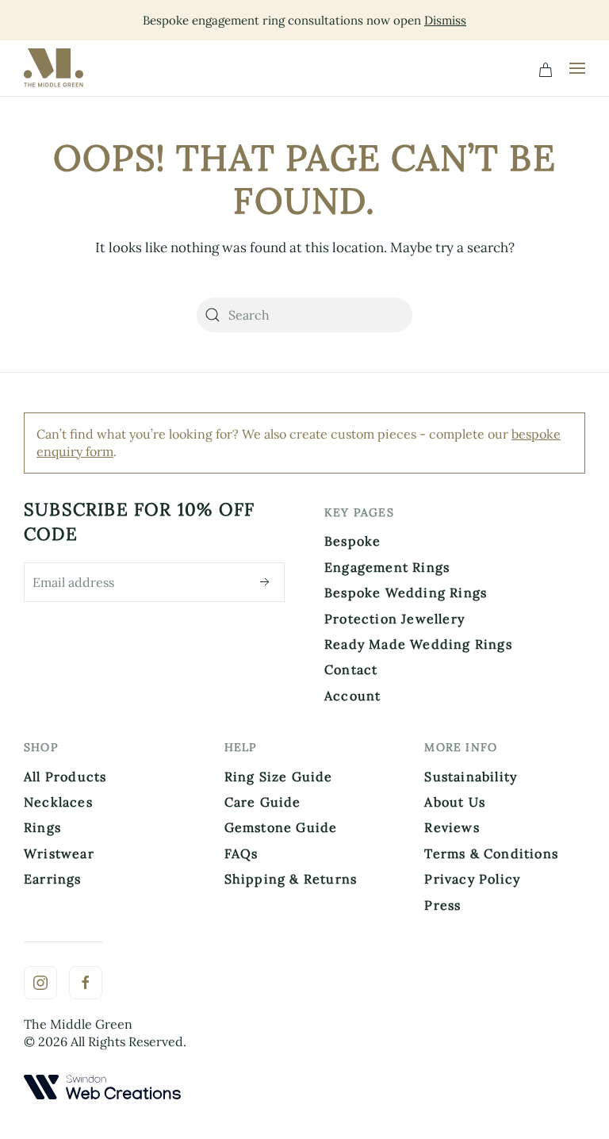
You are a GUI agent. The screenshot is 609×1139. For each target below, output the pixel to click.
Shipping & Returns (291, 879)
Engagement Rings (387, 567)
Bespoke (352, 541)
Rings (42, 827)
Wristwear (59, 853)
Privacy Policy (472, 879)
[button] (577, 68)
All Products (65, 776)
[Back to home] (57, 68)
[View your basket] (545, 68)
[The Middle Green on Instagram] (40, 982)
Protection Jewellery (394, 619)
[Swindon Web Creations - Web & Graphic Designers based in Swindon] (102, 1085)
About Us (454, 802)
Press (442, 905)
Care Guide (262, 802)
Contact (350, 669)
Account (352, 696)
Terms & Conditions (491, 853)
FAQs (241, 853)
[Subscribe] (265, 582)
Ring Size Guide (278, 776)
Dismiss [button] (445, 20)
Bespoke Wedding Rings (405, 592)
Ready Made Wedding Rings (418, 644)
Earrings (53, 879)
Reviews (451, 827)
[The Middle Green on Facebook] (85, 982)
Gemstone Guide (281, 827)
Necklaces (58, 802)
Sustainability (470, 776)
